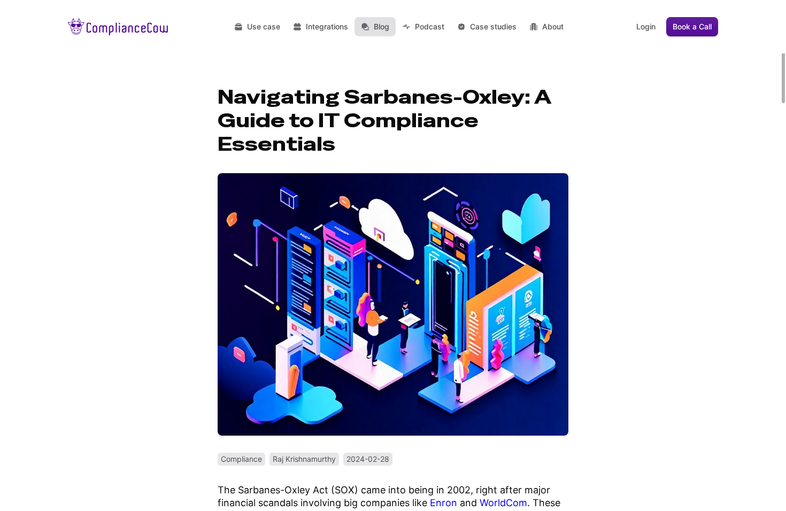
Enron (443, 502)
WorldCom (503, 502)
